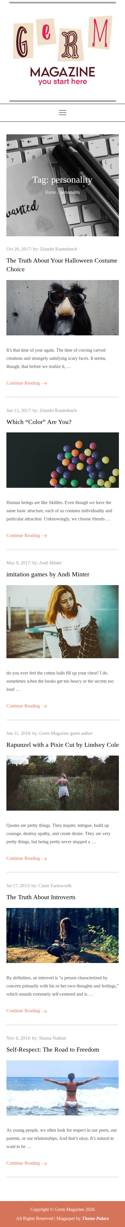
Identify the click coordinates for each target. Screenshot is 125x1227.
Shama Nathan (52, 1038)
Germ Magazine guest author (65, 733)
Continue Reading (23, 383)
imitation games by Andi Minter (47, 574)
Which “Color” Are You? (39, 421)
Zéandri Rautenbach (58, 249)
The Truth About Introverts (41, 897)
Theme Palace (95, 1218)
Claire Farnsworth (55, 885)
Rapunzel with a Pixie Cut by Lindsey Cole (62, 744)
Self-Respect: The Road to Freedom (52, 1049)
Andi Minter (50, 562)
